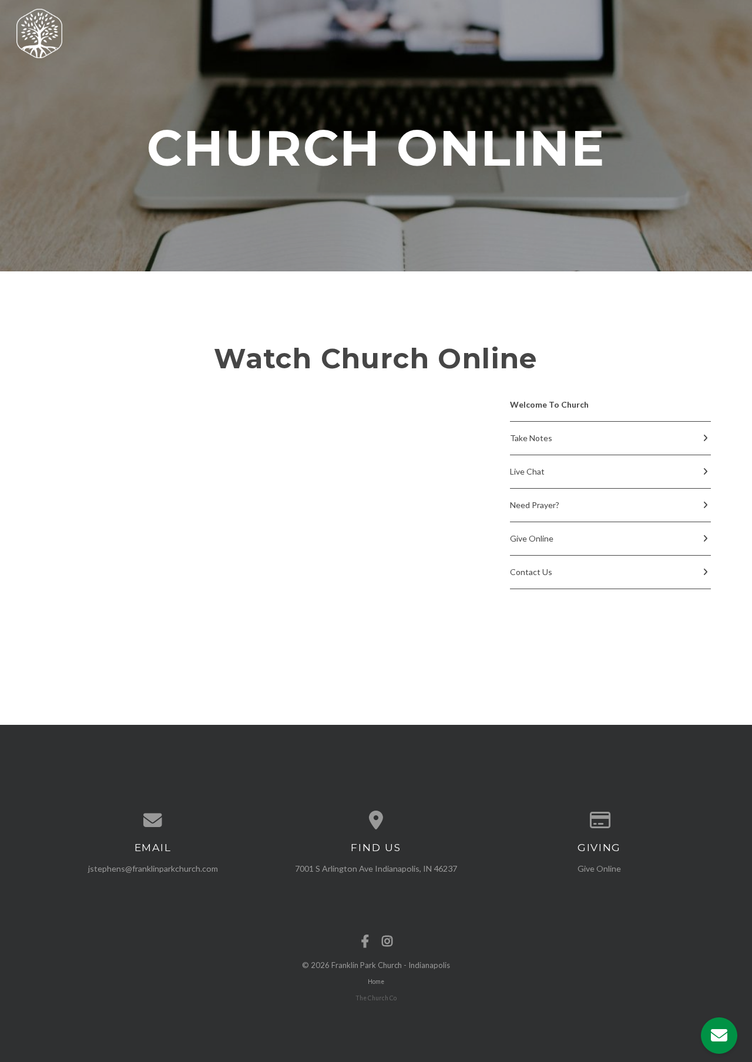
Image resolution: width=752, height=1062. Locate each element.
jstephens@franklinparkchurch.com (153, 868)
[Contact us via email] (152, 820)
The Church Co (376, 997)
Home (376, 981)
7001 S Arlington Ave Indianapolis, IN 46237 (376, 868)
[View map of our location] (376, 820)
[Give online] (599, 820)
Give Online (599, 868)
